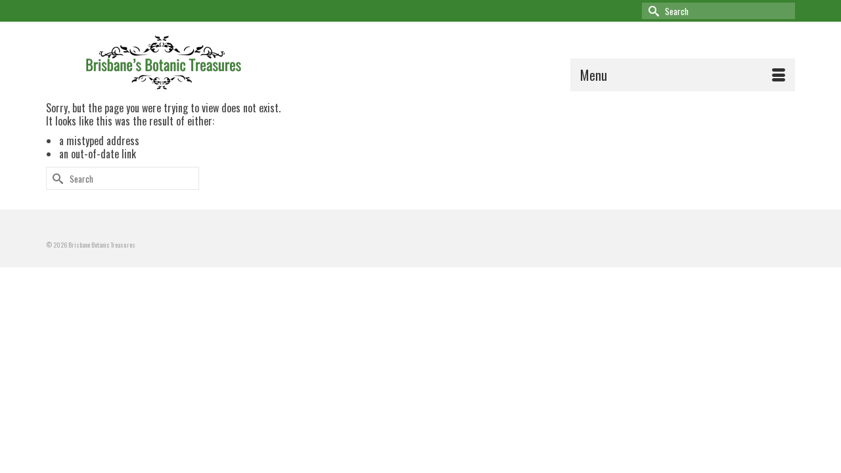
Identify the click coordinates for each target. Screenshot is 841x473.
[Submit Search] (652, 11)
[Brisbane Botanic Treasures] (182, 60)
